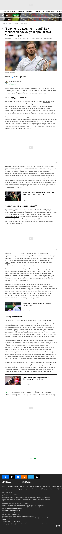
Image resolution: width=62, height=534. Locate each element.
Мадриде (37, 354)
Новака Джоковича (42, 214)
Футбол (4, 486)
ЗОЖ (27, 486)
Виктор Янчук (41, 271)
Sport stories (55, 486)
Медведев (46, 101)
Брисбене (53, 365)
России (34, 271)
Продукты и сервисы (24, 489)
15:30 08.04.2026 (6, 23)
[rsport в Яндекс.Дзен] (12, 477)
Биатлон (22, 486)
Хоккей (32, 486)
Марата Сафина (35, 180)
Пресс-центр (35, 489)
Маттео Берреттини (32, 104)
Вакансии (5, 495)
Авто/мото (38, 486)
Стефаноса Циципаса (12, 216)
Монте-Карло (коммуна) (18, 392)
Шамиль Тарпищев (37, 284)
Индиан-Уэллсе (46, 260)
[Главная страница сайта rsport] (10, 15)
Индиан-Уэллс (30, 392)
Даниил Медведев (46, 392)
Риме (42, 354)
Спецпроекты (6, 489)
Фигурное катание (13, 486)
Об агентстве (45, 489)
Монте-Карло (39, 210)
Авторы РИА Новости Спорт (46, 394)
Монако (7, 124)
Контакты (53, 489)
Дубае (8, 367)
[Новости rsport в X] (37, 477)
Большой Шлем (33, 394)
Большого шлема (17, 182)
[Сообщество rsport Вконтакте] (18, 477)
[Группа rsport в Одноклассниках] (24, 477)
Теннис (7, 392)
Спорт (37, 392)
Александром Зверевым (13, 219)
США (40, 258)
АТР (48, 169)
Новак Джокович (22, 394)
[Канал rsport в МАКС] (5, 477)
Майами (7, 263)
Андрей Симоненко (15, 81)
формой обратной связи (9, 524)
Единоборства (46, 486)
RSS (58, 489)
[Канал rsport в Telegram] (31, 477)
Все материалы (12, 84)
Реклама (14, 489)
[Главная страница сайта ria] (2, 15)
